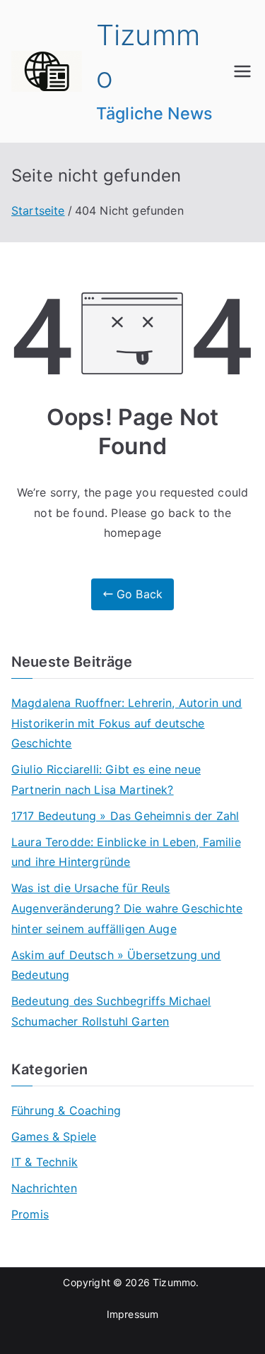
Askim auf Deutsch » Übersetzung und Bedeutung (116, 965)
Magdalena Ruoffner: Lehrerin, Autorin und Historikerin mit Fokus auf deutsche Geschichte (126, 723)
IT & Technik (44, 1162)
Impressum (132, 1314)
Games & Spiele (53, 1136)
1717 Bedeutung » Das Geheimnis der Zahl (125, 816)
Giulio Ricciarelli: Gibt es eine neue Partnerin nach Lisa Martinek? (106, 779)
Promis (30, 1214)
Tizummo (174, 1282)
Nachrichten (44, 1188)
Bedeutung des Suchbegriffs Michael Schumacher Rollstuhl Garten (111, 1011)
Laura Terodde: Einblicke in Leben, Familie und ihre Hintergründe (126, 852)
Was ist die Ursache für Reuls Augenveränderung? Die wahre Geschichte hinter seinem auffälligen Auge (126, 908)
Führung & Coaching (66, 1110)
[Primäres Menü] (242, 71)
